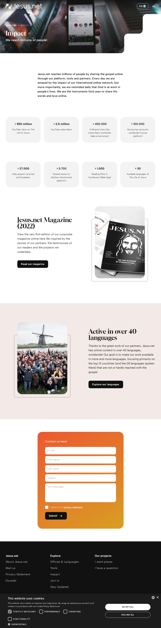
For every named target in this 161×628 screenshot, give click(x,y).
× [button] (157, 597)
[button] (54, 624)
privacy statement (73, 507)
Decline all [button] (127, 614)
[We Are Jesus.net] (24, 6)
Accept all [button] (128, 607)
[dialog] (80, 611)
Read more (55, 606)
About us (11, 25)
